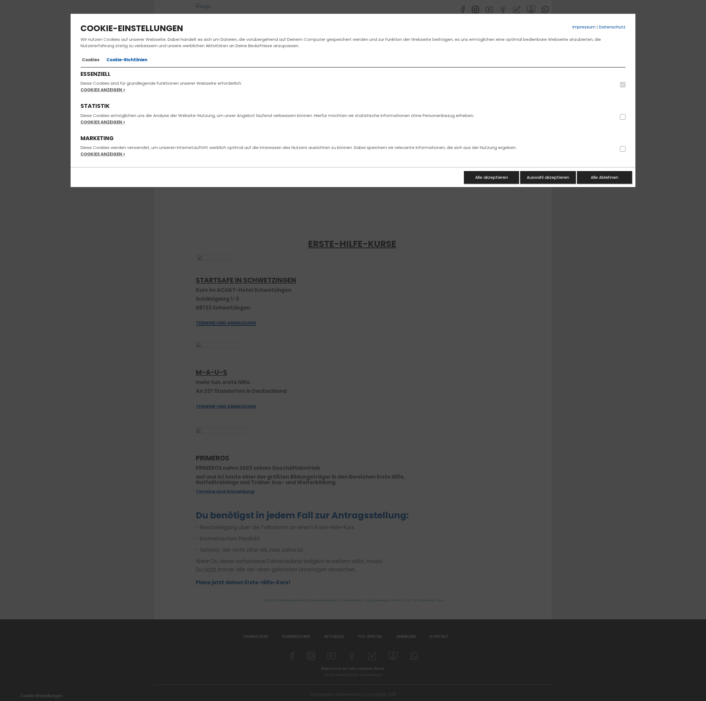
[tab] (91, 59)
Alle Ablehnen (604, 177)
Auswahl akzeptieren (548, 177)
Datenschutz (612, 27)
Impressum (584, 27)
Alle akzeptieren (491, 177)
